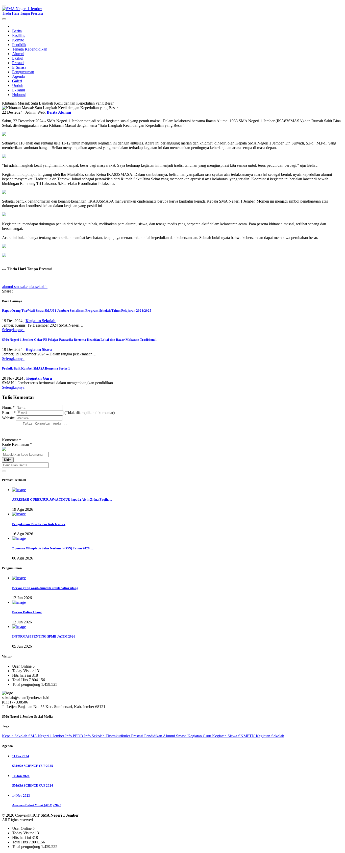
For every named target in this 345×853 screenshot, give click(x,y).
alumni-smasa (13, 286)
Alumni (18, 54)
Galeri (17, 81)
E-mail (9, 412)
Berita (17, 31)
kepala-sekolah (35, 286)
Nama (8, 407)
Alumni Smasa (175, 736)
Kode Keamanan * (17, 444)
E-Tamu (18, 90)
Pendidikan (153, 736)
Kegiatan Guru (199, 736)
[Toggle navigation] (4, 5)
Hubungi (19, 94)
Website (8, 418)
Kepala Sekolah (15, 736)
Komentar (11, 440)
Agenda (18, 76)
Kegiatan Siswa (225, 736)
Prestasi (18, 63)
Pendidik (19, 44)
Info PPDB (74, 736)
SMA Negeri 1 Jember (46, 736)
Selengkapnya (13, 330)
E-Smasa (19, 67)
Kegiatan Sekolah (270, 736)
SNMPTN (247, 736)
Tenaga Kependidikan (29, 49)
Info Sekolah (95, 736)
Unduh (17, 85)
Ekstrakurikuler (118, 736)
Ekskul (17, 58)
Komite (18, 40)
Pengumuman (23, 72)
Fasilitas (18, 35)
